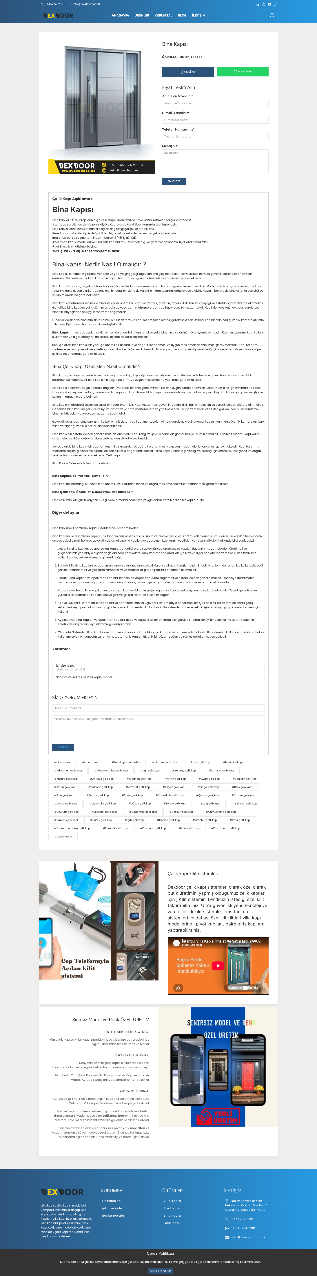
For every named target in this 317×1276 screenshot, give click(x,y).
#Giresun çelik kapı (181, 812)
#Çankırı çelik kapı (207, 795)
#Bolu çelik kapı (64, 795)
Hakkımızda (111, 1201)
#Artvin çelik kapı (175, 779)
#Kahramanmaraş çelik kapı (72, 828)
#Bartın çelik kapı (65, 787)
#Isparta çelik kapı (168, 820)
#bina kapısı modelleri (126, 762)
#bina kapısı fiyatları (165, 762)
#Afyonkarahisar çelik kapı (111, 770)
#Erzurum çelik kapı (66, 812)
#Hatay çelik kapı (101, 820)
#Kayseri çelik (63, 836)
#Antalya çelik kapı (102, 779)
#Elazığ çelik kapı (209, 803)
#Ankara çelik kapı (66, 779)
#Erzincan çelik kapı (245, 803)
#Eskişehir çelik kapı (104, 812)
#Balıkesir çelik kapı (245, 779)
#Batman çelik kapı (100, 787)
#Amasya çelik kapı (221, 770)
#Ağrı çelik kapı (150, 770)
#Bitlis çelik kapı (242, 787)
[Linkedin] (257, 4)
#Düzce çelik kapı (140, 803)
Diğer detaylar (66, 512)
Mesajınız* (170, 146)
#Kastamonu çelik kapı (226, 828)
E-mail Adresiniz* (176, 113)
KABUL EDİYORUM (160, 1271)
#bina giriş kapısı (233, 762)
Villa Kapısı (172, 1201)
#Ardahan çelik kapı (139, 779)
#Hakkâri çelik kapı (66, 820)
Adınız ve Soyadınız (177, 96)
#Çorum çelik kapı (243, 795)
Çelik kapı (113, 455)
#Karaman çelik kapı (153, 828)
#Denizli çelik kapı (65, 803)
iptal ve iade (112, 1208)
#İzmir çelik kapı (240, 820)
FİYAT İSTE (174, 181)
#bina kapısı (62, 762)
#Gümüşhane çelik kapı (221, 812)
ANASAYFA (120, 15)
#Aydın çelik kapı (209, 779)
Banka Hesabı (113, 1215)
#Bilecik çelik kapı (174, 787)
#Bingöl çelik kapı (208, 787)
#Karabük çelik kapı (115, 828)
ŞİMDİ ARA (189, 72)
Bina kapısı (60, 375)
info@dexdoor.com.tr (86, 4)
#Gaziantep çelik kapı (143, 812)
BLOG (182, 15)
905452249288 (243, 1228)
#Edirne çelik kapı (175, 803)
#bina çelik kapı (200, 762)
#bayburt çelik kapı (138, 787)
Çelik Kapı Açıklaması (73, 198)
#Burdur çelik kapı (97, 795)
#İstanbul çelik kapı (205, 820)
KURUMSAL (163, 15)
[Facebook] (251, 4)
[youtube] (270, 4)
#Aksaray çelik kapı (184, 770)
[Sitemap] (276, 4)
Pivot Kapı (172, 1208)
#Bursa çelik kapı (132, 795)
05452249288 (54, 4)
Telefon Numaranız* (178, 129)
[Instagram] (263, 4)
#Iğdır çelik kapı (135, 820)
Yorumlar (61, 649)
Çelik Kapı (172, 1223)
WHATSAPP (244, 71)
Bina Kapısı (172, 1215)
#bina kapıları (90, 762)
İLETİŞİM (198, 15)
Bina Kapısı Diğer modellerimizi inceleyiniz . (82, 463)
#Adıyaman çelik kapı (68, 770)
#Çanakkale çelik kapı (170, 795)
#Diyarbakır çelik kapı (102, 803)
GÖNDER (63, 747)
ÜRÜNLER (142, 15)
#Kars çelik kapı (189, 828)
